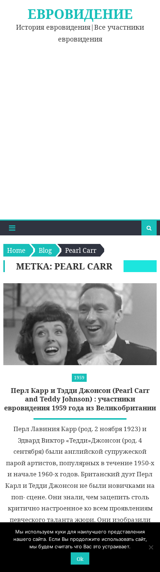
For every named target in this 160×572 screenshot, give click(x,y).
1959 (79, 377)
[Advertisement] (80, 136)
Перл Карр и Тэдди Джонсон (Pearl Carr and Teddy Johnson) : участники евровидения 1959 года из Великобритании (80, 399)
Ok (80, 558)
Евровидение (80, 14)
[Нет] (150, 547)
